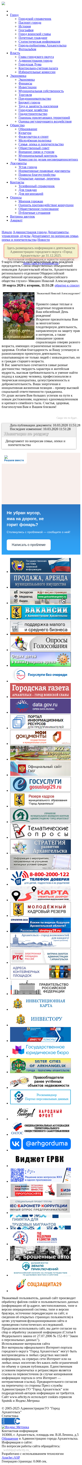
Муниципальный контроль (38, 155)
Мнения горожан (31, 201)
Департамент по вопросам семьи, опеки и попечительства (36, 443)
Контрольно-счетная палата (38, 68)
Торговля (25, 95)
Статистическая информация (39, 41)
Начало (7, 232)
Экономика (18, 76)
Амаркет (16, 220)
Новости (43, 239)
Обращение (10, 1438)
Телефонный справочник (37, 186)
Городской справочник (35, 18)
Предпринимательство (35, 98)
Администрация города (35, 60)
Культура (25, 133)
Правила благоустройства (37, 174)
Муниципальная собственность (41, 91)
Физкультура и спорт (34, 136)
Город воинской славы (35, 34)
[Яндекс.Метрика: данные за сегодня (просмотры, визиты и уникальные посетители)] (15, 1427)
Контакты (17, 182)
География (26, 30)
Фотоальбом (27, 49)
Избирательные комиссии (37, 72)
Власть (15, 53)
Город (14, 15)
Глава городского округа (36, 57)
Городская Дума (30, 64)
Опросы (16, 197)
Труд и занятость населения (38, 106)
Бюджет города (29, 102)
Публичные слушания (34, 212)
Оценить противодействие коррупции (46, 205)
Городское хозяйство (33, 110)
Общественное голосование (39, 209)
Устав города (28, 167)
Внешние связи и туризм (36, 152)
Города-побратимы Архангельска (42, 45)
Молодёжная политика (35, 140)
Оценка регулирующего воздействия (45, 121)
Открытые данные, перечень (39, 178)
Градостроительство (33, 114)
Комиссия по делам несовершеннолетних (48, 159)
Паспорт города (30, 22)
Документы (18, 163)
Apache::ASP (11, 1457)
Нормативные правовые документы (44, 171)
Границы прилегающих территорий (44, 117)
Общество (17, 125)
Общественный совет (34, 148)
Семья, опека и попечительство (41, 144)
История (25, 26)
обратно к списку (67, 285)
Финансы (25, 83)
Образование (28, 129)
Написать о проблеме (29, 545)
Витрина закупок (22, 216)
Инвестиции (28, 87)
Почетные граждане (33, 38)
